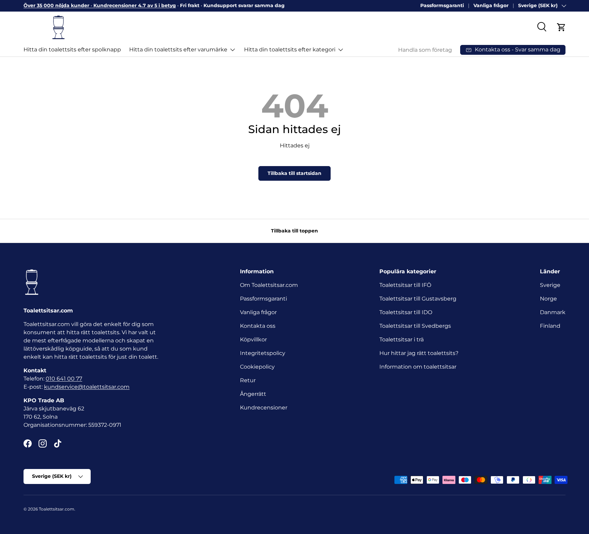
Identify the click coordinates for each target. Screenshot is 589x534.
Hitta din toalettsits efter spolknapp (72, 49)
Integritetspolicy (262, 353)
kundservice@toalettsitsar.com (87, 387)
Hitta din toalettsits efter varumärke (178, 49)
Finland (550, 326)
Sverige (550, 285)
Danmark (552, 312)
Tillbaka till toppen (294, 231)
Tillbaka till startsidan (294, 173)
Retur (248, 380)
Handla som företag (425, 50)
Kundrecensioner (263, 407)
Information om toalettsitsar (417, 366)
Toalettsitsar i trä (401, 339)
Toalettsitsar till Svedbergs (415, 326)
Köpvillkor (253, 339)
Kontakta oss (257, 326)
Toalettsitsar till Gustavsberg (417, 298)
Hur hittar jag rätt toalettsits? (418, 353)
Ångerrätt (253, 394)
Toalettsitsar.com (56, 509)
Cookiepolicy (257, 366)
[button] (561, 27)
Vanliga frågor (491, 5)
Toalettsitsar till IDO (405, 312)
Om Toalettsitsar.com (269, 285)
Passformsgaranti (442, 5)
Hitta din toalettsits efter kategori (289, 49)
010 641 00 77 (64, 378)
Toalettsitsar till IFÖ (405, 285)
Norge (548, 298)
